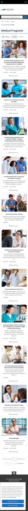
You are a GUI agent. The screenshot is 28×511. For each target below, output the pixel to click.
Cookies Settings (13, 505)
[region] (13, 496)
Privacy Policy (13, 497)
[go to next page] (13, 463)
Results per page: (7, 459)
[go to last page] (16, 463)
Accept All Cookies (13, 501)
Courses (7, 21)
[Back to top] (14, 480)
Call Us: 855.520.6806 (7, 25)
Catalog (7, 36)
